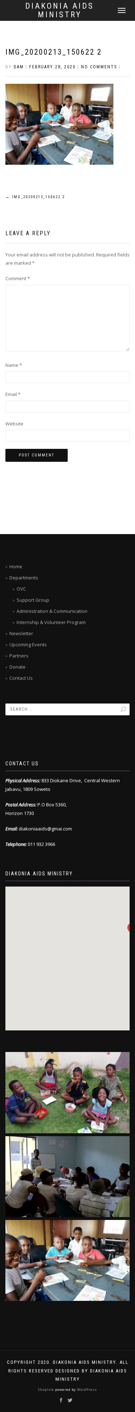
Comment (17, 278)
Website (14, 423)
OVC (21, 589)
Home (15, 566)
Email (13, 394)
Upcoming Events (28, 644)
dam (19, 66)
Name (13, 365)
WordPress (86, 1389)
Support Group (33, 600)
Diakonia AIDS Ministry (59, 10)
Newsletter (21, 633)
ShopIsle (46, 1389)
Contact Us (21, 678)
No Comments (99, 66)
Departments (23, 577)
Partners (18, 655)
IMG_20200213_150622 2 (53, 51)
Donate (17, 667)
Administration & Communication (52, 611)
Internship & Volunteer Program (51, 622)
